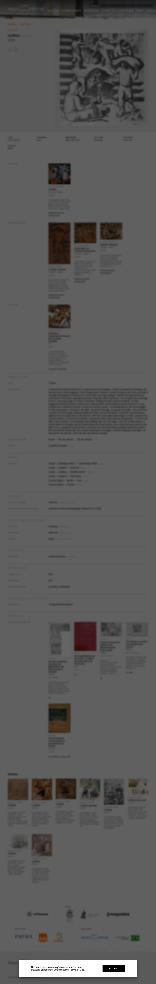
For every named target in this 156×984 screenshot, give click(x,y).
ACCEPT (114, 968)
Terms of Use (76, 969)
